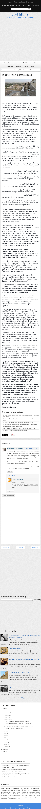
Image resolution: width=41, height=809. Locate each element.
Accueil (10, 2)
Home (2, 69)
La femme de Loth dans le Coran (19, 672)
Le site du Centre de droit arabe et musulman (14, 775)
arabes (27, 790)
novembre (7, 715)
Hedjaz (5, 793)
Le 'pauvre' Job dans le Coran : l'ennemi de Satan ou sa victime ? (18, 422)
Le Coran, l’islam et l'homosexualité (17, 74)
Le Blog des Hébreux (8, 5)
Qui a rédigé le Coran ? (16, 648)
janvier (6, 746)
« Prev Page (5, 547)
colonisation (11, 798)
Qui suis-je (36, 5)
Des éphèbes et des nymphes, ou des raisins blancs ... (18, 726)
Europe (3, 792)
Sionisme (31, 792)
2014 (4, 754)
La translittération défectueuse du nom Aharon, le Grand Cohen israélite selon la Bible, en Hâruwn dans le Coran (20, 425)
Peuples (18, 66)
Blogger (23, 698)
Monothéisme (17, 790)
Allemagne (37, 792)
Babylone (19, 795)
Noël (33, 797)
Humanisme (22, 797)
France (16, 797)
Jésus (18, 792)
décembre (7, 713)
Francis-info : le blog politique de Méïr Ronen (14, 769)
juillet (5, 733)
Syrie (37, 797)
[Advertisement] (20, 40)
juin (5, 735)
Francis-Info (26, 5)
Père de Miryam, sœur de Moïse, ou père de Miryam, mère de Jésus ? (19, 428)
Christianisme (27, 63)
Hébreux (37, 63)
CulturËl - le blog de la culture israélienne (13, 771)
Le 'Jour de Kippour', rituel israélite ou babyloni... (17, 721)
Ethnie (8, 792)
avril (5, 740)
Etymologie (9, 797)
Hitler (13, 792)
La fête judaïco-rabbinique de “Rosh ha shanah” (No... (18, 723)
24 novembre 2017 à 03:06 (30, 481)
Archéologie (12, 795)
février (6, 744)
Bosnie (25, 795)
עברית (32, 66)
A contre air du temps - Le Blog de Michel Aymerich (16, 773)
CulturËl (18, 5)
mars (5, 742)
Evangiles (24, 792)
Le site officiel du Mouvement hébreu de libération (15, 765)
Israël (3, 63)
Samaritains (35, 793)
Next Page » (35, 547)
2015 (4, 751)
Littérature (10, 66)
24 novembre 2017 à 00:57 (31, 448)
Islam (18, 63)
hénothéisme (4, 795)
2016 (4, 749)
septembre (7, 719)
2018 (4, 708)
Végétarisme (4, 798)
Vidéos (26, 66)
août (5, 731)
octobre (6, 717)
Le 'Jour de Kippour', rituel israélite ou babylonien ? (15, 430)
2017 (4, 711)
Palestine (19, 793)
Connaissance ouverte (15, 448)
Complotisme (32, 795)
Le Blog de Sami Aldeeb (8, 777)
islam (6, 69)
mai (5, 738)
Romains (26, 793)
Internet (12, 793)
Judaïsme (11, 63)
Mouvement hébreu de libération (23, 2)
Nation (28, 797)
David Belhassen (20, 14)
